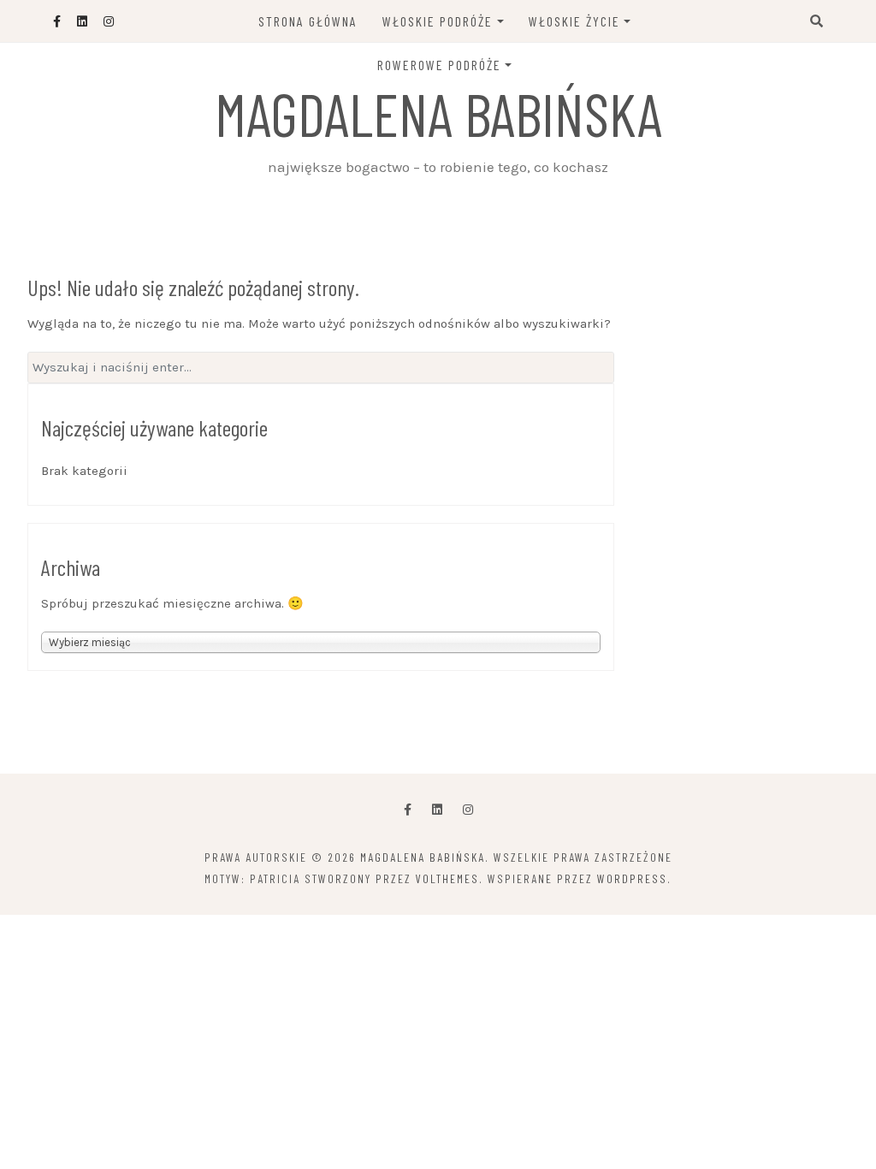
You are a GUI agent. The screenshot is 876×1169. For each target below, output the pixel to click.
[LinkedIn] (437, 810)
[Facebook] (407, 810)
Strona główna (308, 21)
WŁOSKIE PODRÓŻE (437, 21)
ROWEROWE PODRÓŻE (439, 64)
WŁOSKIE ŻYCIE (574, 21)
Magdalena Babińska (438, 113)
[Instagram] (468, 810)
